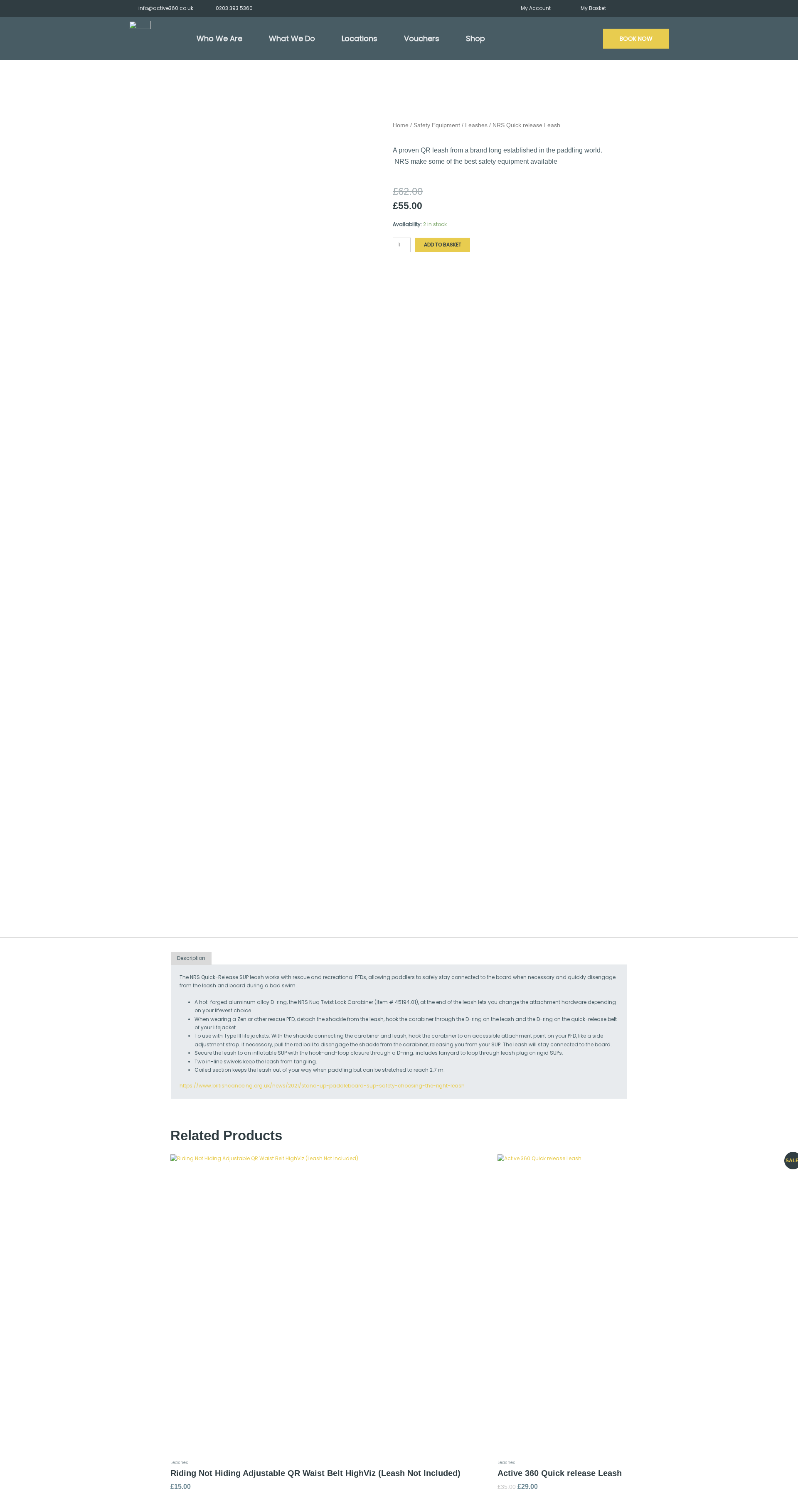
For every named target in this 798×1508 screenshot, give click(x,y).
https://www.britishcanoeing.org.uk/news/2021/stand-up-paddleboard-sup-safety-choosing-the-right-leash (322, 1085)
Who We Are (219, 38)
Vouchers (421, 38)
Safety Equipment (437, 125)
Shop (475, 38)
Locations (359, 38)
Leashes (476, 125)
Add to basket (442, 244)
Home (401, 125)
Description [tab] (191, 958)
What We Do (292, 38)
